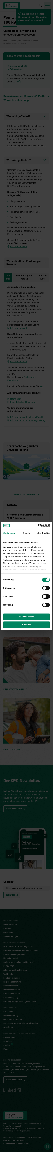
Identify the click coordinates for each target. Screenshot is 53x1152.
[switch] (46, 588)
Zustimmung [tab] (9, 533)
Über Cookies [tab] (43, 533)
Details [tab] (26, 533)
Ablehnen (26, 625)
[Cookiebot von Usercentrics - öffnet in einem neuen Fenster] (38, 525)
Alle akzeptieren (26, 617)
